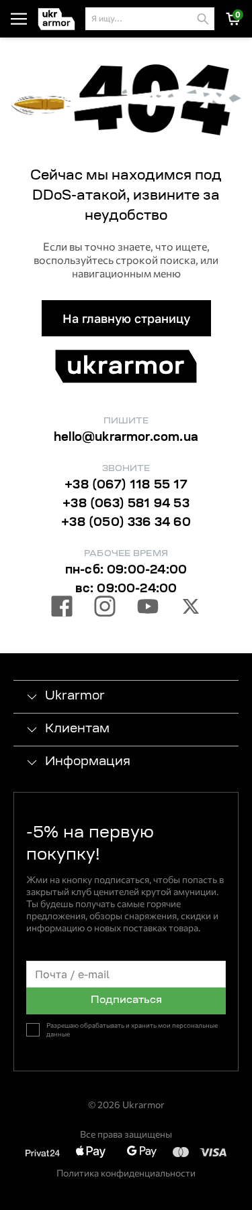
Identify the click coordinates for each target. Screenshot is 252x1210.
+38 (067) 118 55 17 (126, 486)
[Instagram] (105, 608)
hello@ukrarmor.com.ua (126, 438)
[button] (59, 19)
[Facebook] (62, 608)
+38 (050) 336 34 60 (125, 523)
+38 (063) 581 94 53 (125, 504)
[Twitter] (191, 608)
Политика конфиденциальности (126, 1173)
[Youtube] (148, 608)
